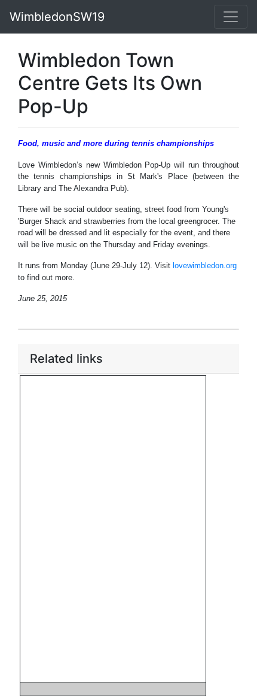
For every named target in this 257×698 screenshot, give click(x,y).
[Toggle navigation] (230, 17)
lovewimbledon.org (205, 265)
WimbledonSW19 (57, 17)
